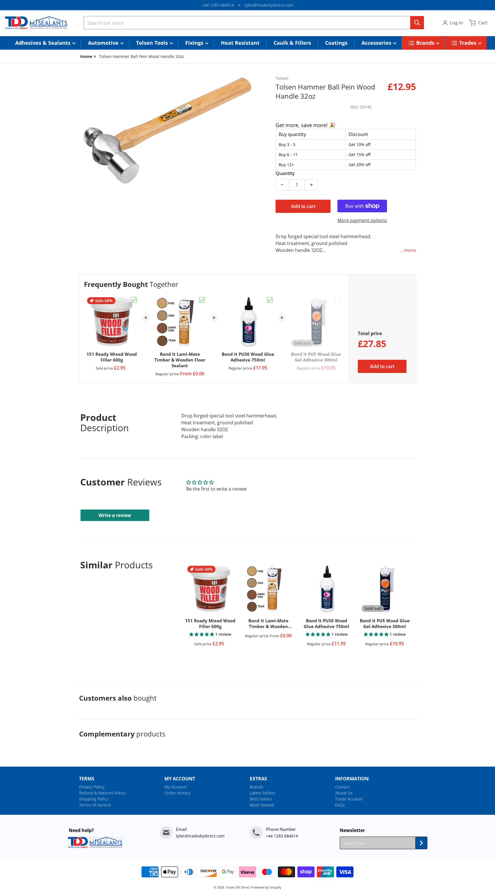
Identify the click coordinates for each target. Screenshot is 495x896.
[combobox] (254, 22)
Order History (177, 793)
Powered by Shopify (266, 887)
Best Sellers (261, 799)
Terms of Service (95, 805)
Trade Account (349, 799)
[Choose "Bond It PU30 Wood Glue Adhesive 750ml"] (270, 300)
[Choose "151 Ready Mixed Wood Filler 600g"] (134, 300)
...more (408, 250)
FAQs (340, 805)
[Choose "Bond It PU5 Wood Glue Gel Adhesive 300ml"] (338, 300)
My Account (175, 787)
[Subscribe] (421, 843)
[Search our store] (417, 22)
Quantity (285, 173)
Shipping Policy (93, 799)
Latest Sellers (262, 793)
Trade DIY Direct (238, 887)
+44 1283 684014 (218, 5)
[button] (202, 634)
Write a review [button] (115, 515)
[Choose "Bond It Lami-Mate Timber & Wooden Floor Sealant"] (202, 300)
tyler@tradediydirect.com (269, 5)
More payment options (362, 220)
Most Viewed (262, 805)
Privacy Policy (92, 787)
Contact (342, 787)
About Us (344, 793)
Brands (257, 787)
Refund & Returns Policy (102, 793)
